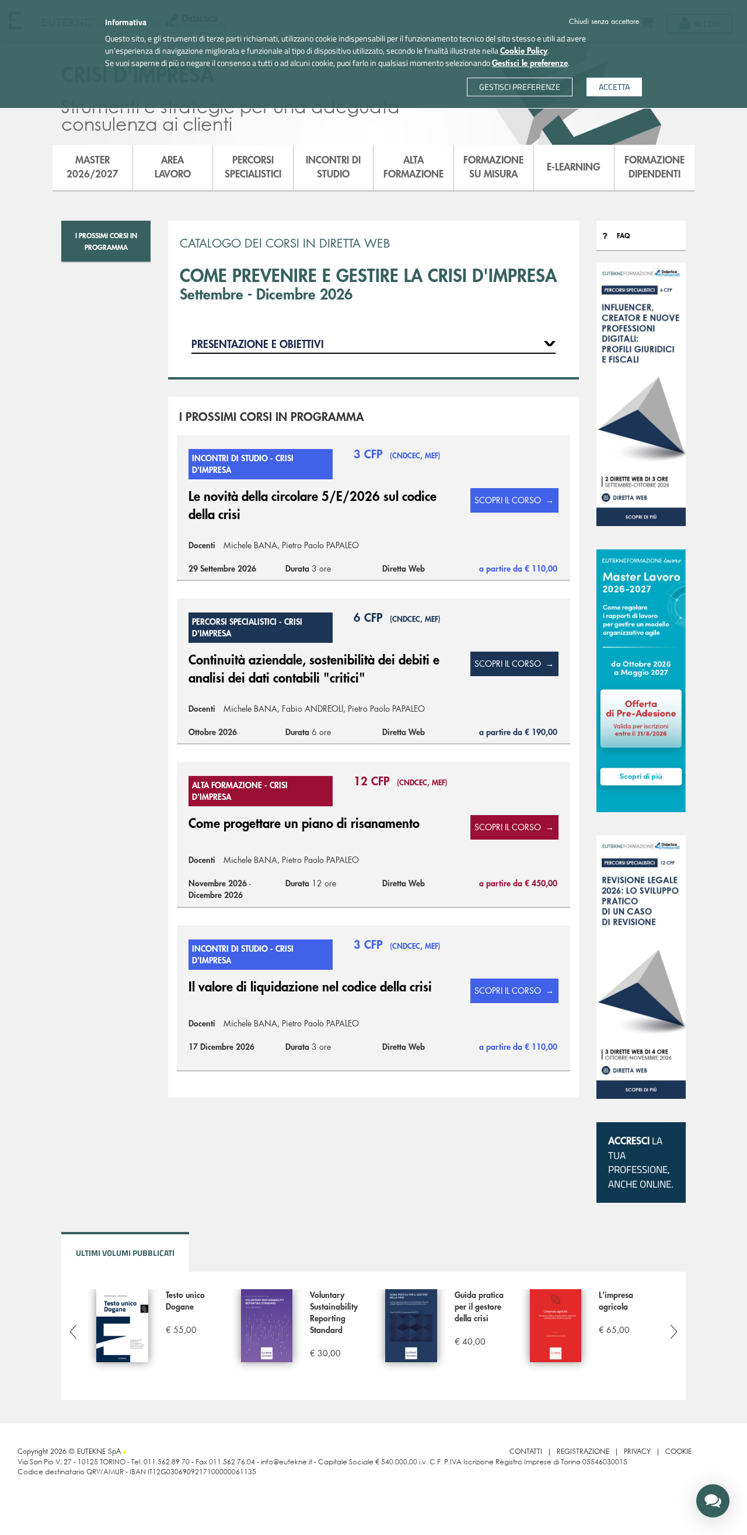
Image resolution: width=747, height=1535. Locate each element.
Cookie (678, 1451)
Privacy (637, 1451)
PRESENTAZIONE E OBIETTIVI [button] (257, 344)
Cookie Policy (523, 51)
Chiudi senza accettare (604, 21)
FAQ (623, 235)
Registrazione (583, 1451)
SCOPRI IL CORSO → (514, 500)
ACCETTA (614, 87)
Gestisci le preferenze (530, 63)
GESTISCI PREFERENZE (519, 87)
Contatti (525, 1451)
